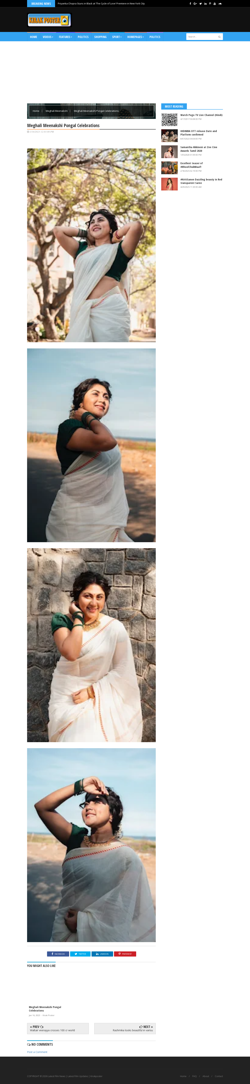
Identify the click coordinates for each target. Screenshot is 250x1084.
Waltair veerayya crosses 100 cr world (52, 1030)
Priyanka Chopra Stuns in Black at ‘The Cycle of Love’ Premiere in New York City (101, 3)
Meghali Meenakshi (57, 110)
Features (64, 37)
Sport (116, 37)
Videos (47, 37)
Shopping (100, 37)
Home (33, 37)
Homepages (134, 37)
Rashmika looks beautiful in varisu (133, 1030)
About (206, 1076)
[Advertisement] (156, 19)
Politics (83, 37)
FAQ (194, 1076)
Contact (219, 1076)
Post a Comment (37, 1052)
